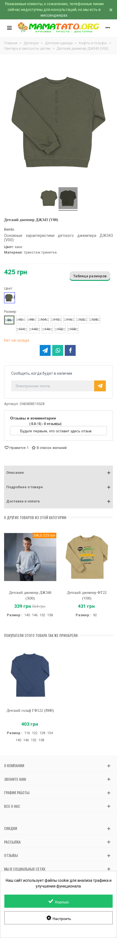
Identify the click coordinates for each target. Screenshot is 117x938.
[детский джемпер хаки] (49, 199)
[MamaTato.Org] (58, 27)
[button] (58, 473)
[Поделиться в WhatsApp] (57, 350)
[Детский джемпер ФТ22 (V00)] (87, 557)
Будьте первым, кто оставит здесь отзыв (56, 430)
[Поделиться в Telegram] (45, 350)
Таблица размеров (90, 276)
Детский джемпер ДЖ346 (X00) (30, 595)
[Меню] (9, 27)
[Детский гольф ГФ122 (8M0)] (30, 675)
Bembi (9, 229)
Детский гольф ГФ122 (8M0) (30, 710)
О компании (14, 765)
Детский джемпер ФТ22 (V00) (87, 595)
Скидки (10, 828)
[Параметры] (108, 27)
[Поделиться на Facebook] (70, 350)
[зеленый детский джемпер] (68, 199)
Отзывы (11, 855)
